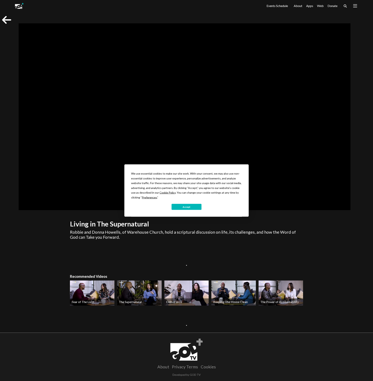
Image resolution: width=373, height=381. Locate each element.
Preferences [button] (149, 197)
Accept (186, 206)
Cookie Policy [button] (167, 192)
